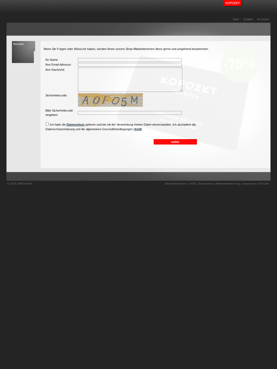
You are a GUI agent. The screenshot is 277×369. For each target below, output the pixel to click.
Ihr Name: (51, 59)
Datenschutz (76, 124)
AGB (137, 129)
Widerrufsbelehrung (228, 183)
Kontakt (264, 183)
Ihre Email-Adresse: (58, 64)
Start (236, 19)
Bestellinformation (176, 183)
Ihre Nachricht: (55, 69)
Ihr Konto (263, 19)
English (248, 19)
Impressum (249, 183)
